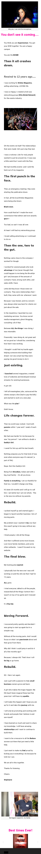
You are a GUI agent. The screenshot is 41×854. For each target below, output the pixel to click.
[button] (5, 849)
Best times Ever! (20, 830)
